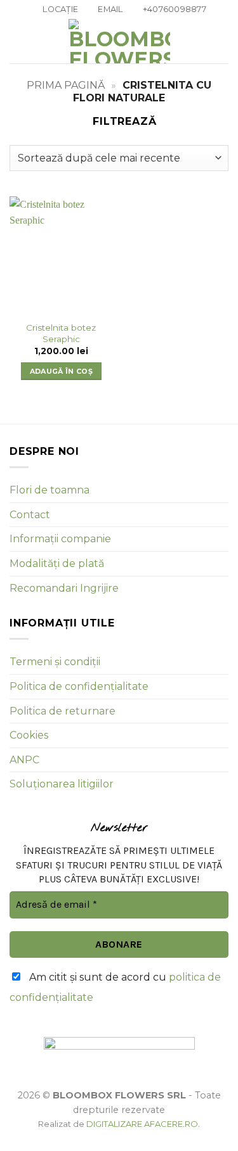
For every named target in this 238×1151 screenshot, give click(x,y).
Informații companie (60, 539)
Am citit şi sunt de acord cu (115, 987)
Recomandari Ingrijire (64, 588)
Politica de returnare (63, 711)
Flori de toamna (49, 490)
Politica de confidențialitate (79, 686)
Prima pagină (66, 85)
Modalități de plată (57, 563)
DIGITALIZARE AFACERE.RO (142, 1124)
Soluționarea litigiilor (62, 784)
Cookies (29, 735)
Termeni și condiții (55, 662)
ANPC (24, 760)
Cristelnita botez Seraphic (61, 333)
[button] (17, 41)
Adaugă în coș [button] (61, 371)
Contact (30, 515)
